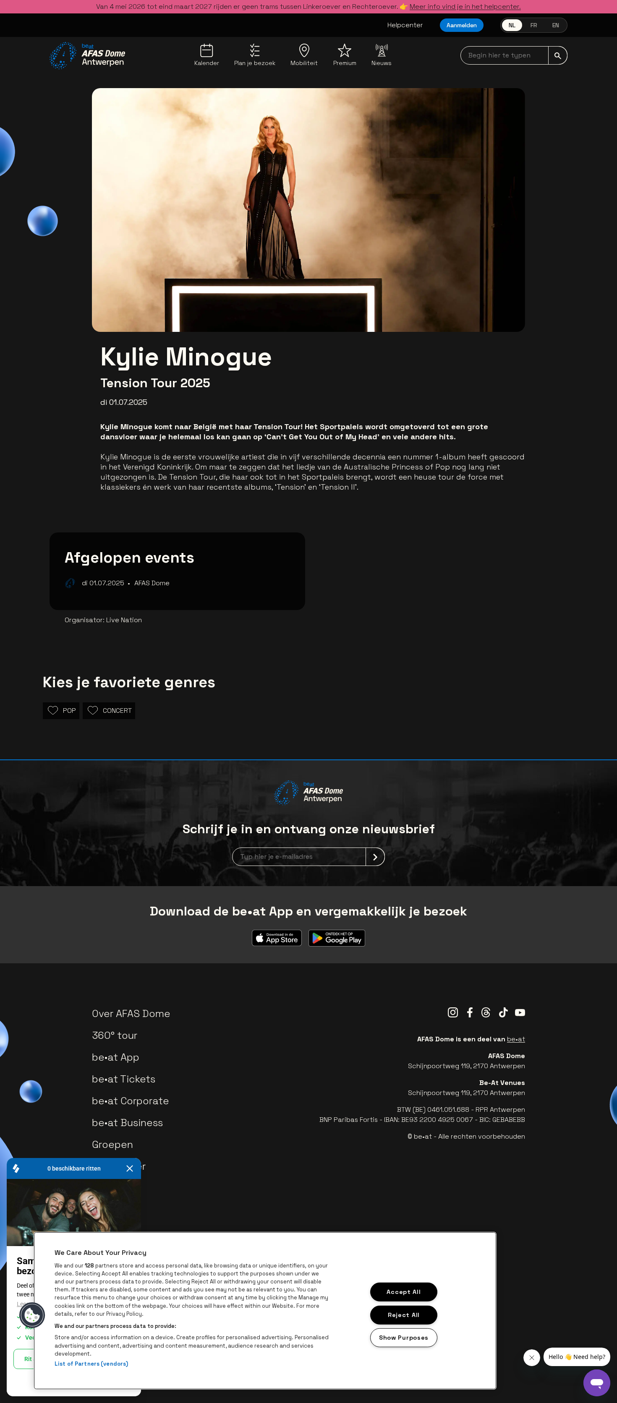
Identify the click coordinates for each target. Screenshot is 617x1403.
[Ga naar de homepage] (87, 56)
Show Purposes (404, 1337)
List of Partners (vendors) (91, 1363)
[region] (265, 1311)
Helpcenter (405, 25)
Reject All (404, 1314)
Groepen (112, 1144)
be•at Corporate (130, 1100)
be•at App (115, 1057)
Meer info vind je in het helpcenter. (465, 6)
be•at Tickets (123, 1078)
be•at (516, 1039)
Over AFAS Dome (131, 1013)
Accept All (404, 1292)
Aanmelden (462, 25)
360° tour (114, 1035)
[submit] (557, 55)
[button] (32, 1315)
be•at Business (127, 1122)
